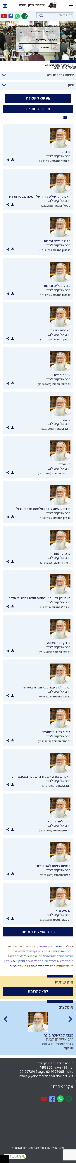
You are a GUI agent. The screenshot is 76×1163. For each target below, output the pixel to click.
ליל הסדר (43, 966)
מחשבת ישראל (32, 956)
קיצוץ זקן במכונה (58, 642)
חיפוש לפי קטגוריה (60, 75)
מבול (45, 956)
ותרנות (52, 961)
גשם (27, 966)
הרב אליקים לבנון (58, 156)
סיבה (15, 951)
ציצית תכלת (62, 375)
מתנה (66, 419)
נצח (15, 961)
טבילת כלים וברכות (57, 241)
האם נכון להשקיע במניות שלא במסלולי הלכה (39, 598)
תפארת (11, 956)
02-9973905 (55, 1071)
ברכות (66, 151)
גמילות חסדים (64, 956)
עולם (20, 966)
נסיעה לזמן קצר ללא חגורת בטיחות (46, 687)
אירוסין (7, 961)
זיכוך (50, 946)
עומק (21, 961)
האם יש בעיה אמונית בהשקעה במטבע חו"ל (41, 776)
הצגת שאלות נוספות (38, 932)
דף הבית (68, 65)
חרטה (13, 966)
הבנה (44, 961)
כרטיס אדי (63, 910)
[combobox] (38, 32)
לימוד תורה (25, 951)
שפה (46, 951)
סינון (71, 85)
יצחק (33, 966)
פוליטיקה (41, 946)
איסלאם (68, 946)
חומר (70, 951)
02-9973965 (28, 1071)
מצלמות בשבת (60, 330)
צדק (40, 951)
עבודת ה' (19, 946)
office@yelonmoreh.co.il (37, 1076)
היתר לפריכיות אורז (56, 821)
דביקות (30, 946)
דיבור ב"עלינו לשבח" (56, 732)
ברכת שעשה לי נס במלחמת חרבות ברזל (43, 508)
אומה (52, 956)
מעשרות (64, 464)
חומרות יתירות (64, 961)
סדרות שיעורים (38, 109)
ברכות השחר (61, 553)
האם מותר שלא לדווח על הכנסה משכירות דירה (38, 196)
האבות (69, 966)
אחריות (58, 946)
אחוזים (60, 966)
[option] (38, 1032)
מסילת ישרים (33, 961)
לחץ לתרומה (38, 991)
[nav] (71, 5)
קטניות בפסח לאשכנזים (53, 865)
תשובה (9, 946)
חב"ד (52, 966)
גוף (34, 951)
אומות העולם (58, 951)
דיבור (19, 956)
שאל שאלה (36, 98)
